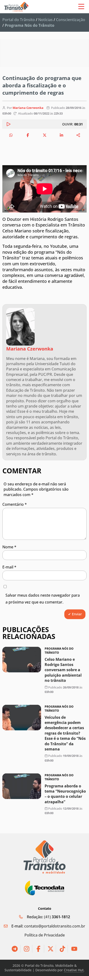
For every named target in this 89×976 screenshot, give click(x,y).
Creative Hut (74, 970)
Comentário (14, 504)
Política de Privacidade (44, 935)
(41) (57, 916)
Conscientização (70, 19)
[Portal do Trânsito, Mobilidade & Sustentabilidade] (44, 857)
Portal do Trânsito (18, 19)
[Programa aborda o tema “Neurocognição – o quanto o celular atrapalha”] (21, 786)
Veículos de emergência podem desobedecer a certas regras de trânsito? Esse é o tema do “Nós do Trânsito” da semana (65, 733)
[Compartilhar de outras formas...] (78, 135)
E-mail (9, 567)
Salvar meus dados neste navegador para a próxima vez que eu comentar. (42, 599)
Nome (9, 547)
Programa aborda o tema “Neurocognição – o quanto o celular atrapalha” (65, 793)
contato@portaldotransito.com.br (54, 926)
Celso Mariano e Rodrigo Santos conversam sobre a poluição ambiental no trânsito (63, 670)
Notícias (45, 19)
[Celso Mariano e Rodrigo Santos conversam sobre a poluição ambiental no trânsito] (21, 659)
